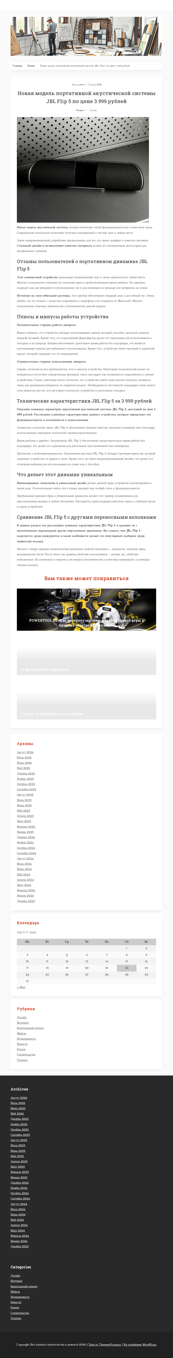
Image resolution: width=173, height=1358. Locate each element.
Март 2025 (24, 821)
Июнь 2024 (24, 869)
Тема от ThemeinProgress (104, 1344)
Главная (17, 66)
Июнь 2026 (24, 763)
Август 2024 (25, 858)
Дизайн (22, 1017)
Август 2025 (25, 794)
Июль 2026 (24, 757)
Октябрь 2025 (26, 784)
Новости (22, 1044)
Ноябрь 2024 (25, 842)
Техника (22, 1060)
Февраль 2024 (26, 890)
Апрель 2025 (25, 816)
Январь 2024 (25, 895)
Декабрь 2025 (26, 773)
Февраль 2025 (26, 826)
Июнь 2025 (24, 805)
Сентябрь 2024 (26, 853)
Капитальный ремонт (30, 1028)
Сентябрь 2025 (26, 789)
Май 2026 (23, 768)
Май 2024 (23, 874)
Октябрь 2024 (26, 848)
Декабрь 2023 (26, 901)
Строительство (26, 1054)
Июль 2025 (24, 800)
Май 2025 (23, 810)
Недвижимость (26, 1039)
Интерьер (23, 1023)
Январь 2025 (25, 832)
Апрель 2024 (25, 880)
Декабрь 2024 (26, 837)
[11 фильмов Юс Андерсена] (86, 654)
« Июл (21, 987)
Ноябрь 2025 (25, 779)
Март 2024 (24, 885)
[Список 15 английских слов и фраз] (86, 698)
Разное (31, 66)
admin (81, 85)
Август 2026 (25, 752)
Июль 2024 (24, 864)
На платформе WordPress (140, 1344)
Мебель (21, 1033)
